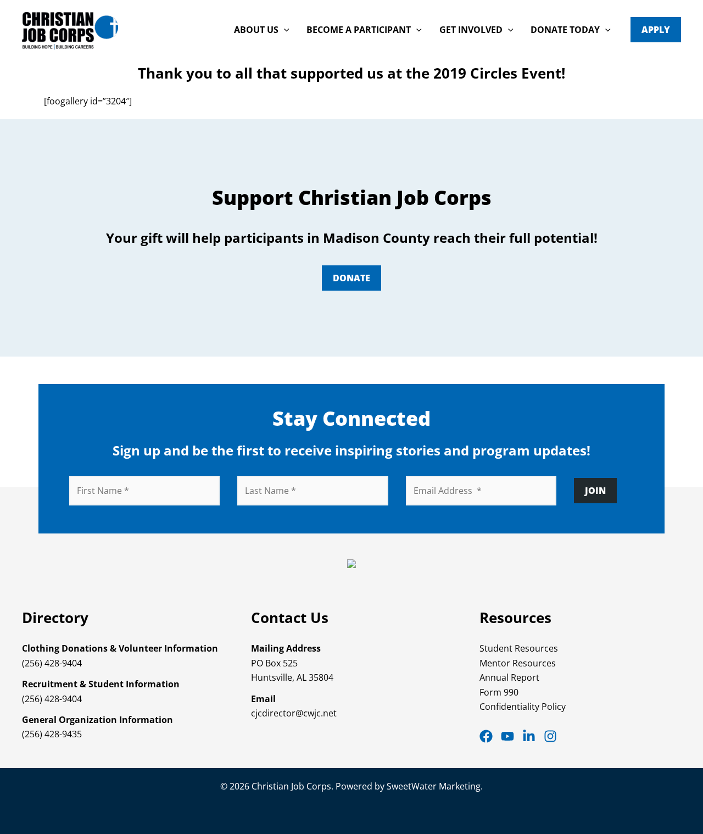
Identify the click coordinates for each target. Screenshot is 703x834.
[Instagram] (550, 736)
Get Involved (471, 30)
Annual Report (509, 677)
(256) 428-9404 (52, 663)
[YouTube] (507, 736)
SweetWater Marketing (434, 786)
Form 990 (498, 692)
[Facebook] (486, 736)
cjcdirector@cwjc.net (294, 713)
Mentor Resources (517, 663)
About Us (256, 30)
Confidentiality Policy (522, 706)
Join (595, 491)
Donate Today (565, 30)
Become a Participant (358, 30)
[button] (283, 29)
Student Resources (518, 648)
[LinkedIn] (528, 736)
